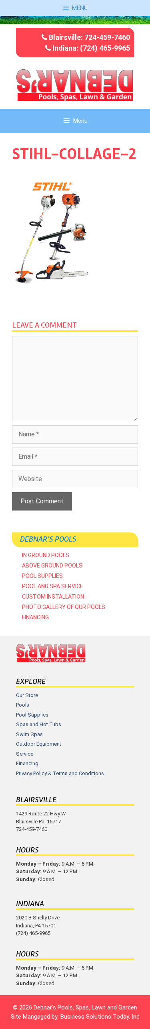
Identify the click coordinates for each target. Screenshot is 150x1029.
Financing (35, 617)
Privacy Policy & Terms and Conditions (60, 773)
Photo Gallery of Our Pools (63, 607)
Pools (22, 705)
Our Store (27, 695)
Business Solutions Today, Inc (100, 1016)
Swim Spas (29, 734)
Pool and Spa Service (52, 586)
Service (24, 754)
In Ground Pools (45, 555)
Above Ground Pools (52, 565)
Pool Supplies (42, 576)
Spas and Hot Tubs (38, 724)
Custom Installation (53, 596)
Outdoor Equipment (38, 744)
